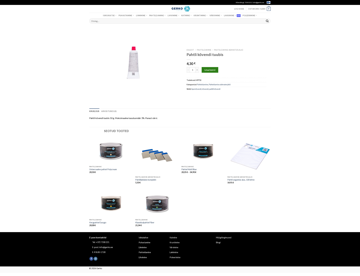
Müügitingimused (223, 237)
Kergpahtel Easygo (97, 222)
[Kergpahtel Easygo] (111, 203)
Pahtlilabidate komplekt (145, 180)
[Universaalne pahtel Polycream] (111, 150)
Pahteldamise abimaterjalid (228, 50)
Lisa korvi (210, 69)
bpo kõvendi (196, 89)
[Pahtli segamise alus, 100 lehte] (249, 155)
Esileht (190, 50)
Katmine (185, 15)
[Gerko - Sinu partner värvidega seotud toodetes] (180, 9)
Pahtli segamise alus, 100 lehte (241, 180)
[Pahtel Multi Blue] (203, 150)
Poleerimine (249, 15)
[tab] (94, 111)
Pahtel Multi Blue (189, 169)
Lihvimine (172, 15)
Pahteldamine (156, 15)
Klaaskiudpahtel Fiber (144, 222)
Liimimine (140, 15)
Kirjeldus (94, 111)
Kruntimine (200, 15)
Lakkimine (229, 15)
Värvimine (215, 15)
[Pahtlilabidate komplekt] (157, 155)
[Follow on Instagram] (95, 259)
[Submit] (267, 21)
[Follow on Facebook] (91, 259)
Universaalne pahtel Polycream (103, 169)
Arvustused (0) (108, 111)
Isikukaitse (109, 15)
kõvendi (205, 89)
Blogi (218, 242)
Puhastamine (125, 15)
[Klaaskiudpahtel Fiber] (157, 203)
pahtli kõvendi (214, 89)
